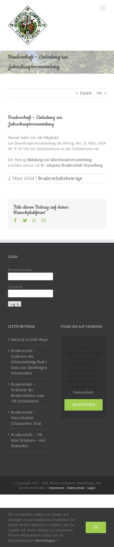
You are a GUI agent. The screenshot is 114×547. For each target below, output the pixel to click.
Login (91, 488)
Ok (95, 527)
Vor (99, 93)
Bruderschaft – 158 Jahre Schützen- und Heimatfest (28, 440)
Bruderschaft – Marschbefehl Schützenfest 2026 (26, 418)
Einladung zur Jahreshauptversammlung (59, 159)
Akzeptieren (83, 404)
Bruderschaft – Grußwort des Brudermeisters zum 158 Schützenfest (27, 392)
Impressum (56, 488)
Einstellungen (46, 540)
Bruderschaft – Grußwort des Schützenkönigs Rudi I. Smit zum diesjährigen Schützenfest (29, 362)
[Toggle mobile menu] (103, 8)
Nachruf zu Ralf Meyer (30, 339)
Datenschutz (83, 392)
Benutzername (20, 270)
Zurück (85, 93)
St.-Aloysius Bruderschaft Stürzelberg (72, 165)
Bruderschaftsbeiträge (60, 178)
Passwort (15, 287)
